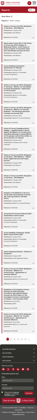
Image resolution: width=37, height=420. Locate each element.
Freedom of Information (9, 412)
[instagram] (28, 369)
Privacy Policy (30, 412)
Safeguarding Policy (18, 414)
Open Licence (21, 412)
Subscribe (29, 393)
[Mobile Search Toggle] (29, 3)
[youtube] (23, 369)
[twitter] (8, 369)
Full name (4, 385)
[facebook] (13, 369)
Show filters (6, 16)
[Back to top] (35, 418)
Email (3, 377)
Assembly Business (9, 349)
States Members (8, 357)
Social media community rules (10, 373)
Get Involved (6, 361)
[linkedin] (18, 369)
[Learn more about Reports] (9, 21)
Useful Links (18, 410)
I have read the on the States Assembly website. (11, 394)
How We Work (6, 353)
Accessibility (22, 407)
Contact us (30, 407)
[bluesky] (3, 369)
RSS (30, 10)
